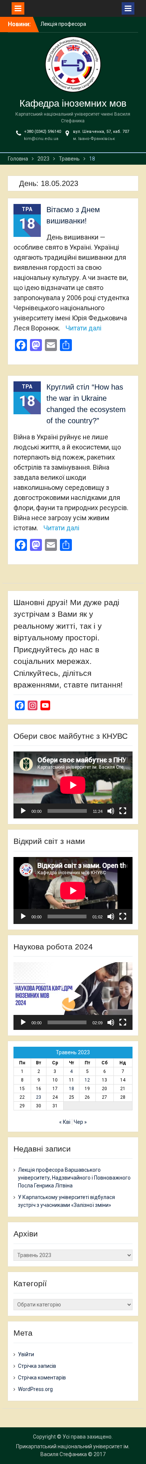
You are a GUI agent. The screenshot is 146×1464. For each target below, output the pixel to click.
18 (71, 1088)
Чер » (80, 1122)
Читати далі (83, 328)
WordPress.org (35, 1389)
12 (87, 1080)
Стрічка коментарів (42, 1378)
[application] (73, 784)
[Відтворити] (23, 811)
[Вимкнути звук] (111, 811)
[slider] (67, 1022)
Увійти (26, 1354)
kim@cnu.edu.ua (41, 138)
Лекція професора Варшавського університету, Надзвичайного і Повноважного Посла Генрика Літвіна (74, 1178)
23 (38, 1097)
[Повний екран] (123, 811)
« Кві (64, 1122)
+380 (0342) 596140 (42, 131)
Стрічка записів (37, 1366)
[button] (73, 996)
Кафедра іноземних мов (73, 103)
